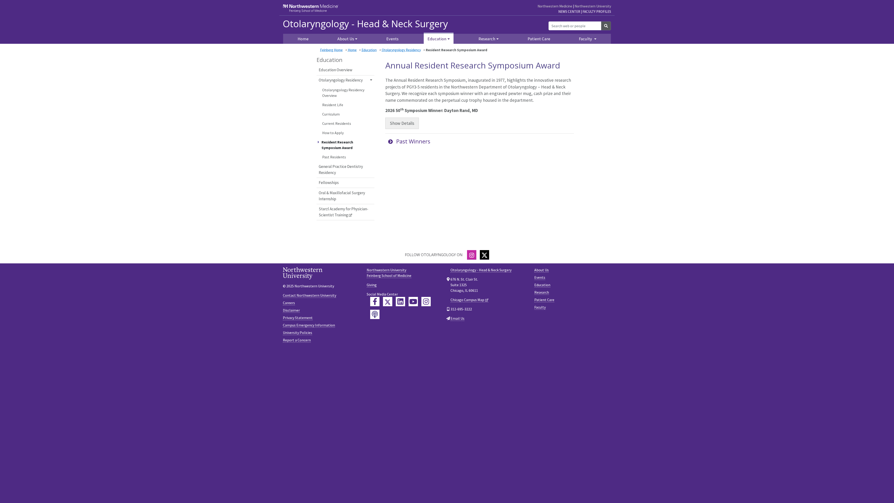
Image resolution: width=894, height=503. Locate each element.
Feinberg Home (331, 50)
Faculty (540, 307)
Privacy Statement (298, 317)
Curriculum (331, 114)
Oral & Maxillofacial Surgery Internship (342, 195)
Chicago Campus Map (467, 299)
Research (541, 292)
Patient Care (539, 38)
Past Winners (413, 141)
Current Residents (336, 123)
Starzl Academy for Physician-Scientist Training (343, 212)
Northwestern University (593, 6)
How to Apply (333, 132)
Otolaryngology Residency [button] (341, 80)
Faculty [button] (586, 38)
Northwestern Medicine (555, 6)
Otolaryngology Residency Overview (343, 93)
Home (352, 50)
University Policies (297, 332)
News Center (569, 11)
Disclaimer (291, 310)
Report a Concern (297, 340)
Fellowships (329, 182)
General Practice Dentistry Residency (341, 169)
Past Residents (334, 157)
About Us (541, 270)
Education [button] (436, 38)
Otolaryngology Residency (401, 50)
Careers (289, 302)
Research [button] (486, 38)
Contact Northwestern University (309, 295)
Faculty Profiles (596, 11)
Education (369, 50)
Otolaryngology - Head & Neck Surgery (365, 24)
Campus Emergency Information (309, 325)
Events (392, 38)
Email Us (457, 318)
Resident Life (332, 104)
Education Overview (335, 69)
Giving (372, 284)
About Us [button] (345, 38)
